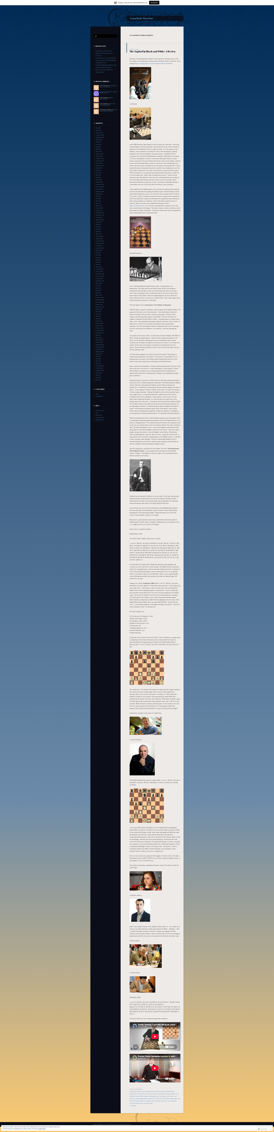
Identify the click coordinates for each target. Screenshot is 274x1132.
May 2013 (98, 380)
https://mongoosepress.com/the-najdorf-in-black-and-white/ (153, 63)
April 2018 (98, 318)
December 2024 (100, 158)
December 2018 (100, 299)
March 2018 (99, 321)
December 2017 (100, 328)
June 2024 (98, 172)
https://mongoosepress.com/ (139, 206)
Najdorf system (152, 1098)
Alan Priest (158, 1091)
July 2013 (98, 375)
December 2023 (100, 184)
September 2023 (100, 191)
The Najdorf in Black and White (152, 1101)
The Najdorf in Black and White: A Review (153, 51)
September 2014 (100, 351)
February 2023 (99, 208)
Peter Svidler (136, 1101)
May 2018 (98, 316)
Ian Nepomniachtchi (154, 1096)
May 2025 (98, 146)
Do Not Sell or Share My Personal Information (118, 1124)
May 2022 (98, 229)
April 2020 (98, 264)
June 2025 (98, 144)
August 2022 (99, 222)
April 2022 (98, 231)
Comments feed (100, 417)
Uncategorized (138, 1089)
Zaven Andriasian (172, 1101)
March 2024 (99, 179)
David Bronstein (161, 1094)
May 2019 (98, 290)
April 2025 (98, 149)
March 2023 (99, 205)
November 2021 (100, 243)
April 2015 (98, 335)
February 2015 (99, 339)
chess (146, 1094)
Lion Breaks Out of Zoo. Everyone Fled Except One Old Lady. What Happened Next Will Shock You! (106, 60)
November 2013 (100, 365)
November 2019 (100, 276)
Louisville (136, 1098)
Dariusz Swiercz (152, 1094)
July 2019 (98, 285)
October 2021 (99, 245)
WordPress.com (100, 420)
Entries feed (99, 415)
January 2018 (99, 325)
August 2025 (99, 139)
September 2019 (100, 281)
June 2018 (98, 314)
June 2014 (98, 358)
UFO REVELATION (106, 98)
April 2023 (98, 203)
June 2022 (98, 226)
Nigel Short (159, 1098)
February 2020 (99, 269)
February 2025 (99, 154)
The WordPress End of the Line (104, 51)
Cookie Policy (42, 1129)
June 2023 (98, 198)
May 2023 (98, 201)
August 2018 (99, 309)
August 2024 (99, 168)
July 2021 (98, 252)
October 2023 (99, 189)
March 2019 (99, 295)
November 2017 (100, 330)
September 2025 (100, 137)
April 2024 (98, 177)
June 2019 (98, 288)
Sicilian (142, 1101)
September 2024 (100, 165)
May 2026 (98, 128)
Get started (154, 2)
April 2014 (98, 363)
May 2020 (98, 262)
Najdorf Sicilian (143, 1098)
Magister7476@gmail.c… (106, 91)
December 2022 (100, 212)
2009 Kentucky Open (139, 1091)
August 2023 (99, 194)
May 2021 (98, 257)
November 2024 (100, 161)
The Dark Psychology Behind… (107, 104)
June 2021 (98, 255)
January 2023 (99, 210)
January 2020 (99, 271)
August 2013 (99, 372)
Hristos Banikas (144, 1096)
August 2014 (99, 354)
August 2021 (99, 250)
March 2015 (99, 337)
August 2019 (99, 283)
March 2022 (99, 234)
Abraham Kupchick (150, 1091)
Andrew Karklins (170, 1091)
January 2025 (99, 156)
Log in (97, 412)
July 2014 (98, 356)
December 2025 (100, 135)
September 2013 (100, 370)
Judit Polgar (163, 1096)
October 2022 (99, 217)
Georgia (137, 1096)
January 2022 (99, 238)
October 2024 (99, 163)
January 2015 (99, 342)
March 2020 (99, 267)
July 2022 (98, 224)
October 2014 (99, 349)
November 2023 (100, 186)
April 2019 (98, 292)
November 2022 (100, 215)
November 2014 (100, 347)
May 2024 (98, 175)
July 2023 (98, 196)
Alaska (163, 1091)
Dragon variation (170, 1094)
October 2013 (99, 368)
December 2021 (100, 241)
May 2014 (98, 361)
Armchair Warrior (141, 18)
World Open (164, 1101)
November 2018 (100, 302)
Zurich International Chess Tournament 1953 (141, 1103)
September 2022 (100, 219)
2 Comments (133, 1105)
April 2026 (98, 130)
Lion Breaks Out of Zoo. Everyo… (108, 86)
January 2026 (99, 132)
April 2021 (98, 259)
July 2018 (98, 311)
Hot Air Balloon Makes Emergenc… (108, 110)
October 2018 (99, 304)
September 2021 (100, 248)
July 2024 (98, 170)
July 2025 (98, 142)
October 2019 (99, 278)
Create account (100, 410)
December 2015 (100, 332)
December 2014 (100, 344)
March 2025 (99, 151)
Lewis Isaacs (169, 1096)
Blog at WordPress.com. (100, 1124)
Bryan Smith (140, 1094)
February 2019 (99, 297)
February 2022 (99, 236)
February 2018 (99, 323)
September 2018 (100, 307)
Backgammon (133, 1094)
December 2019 (100, 274)
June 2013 (98, 377)
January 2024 (99, 182)
